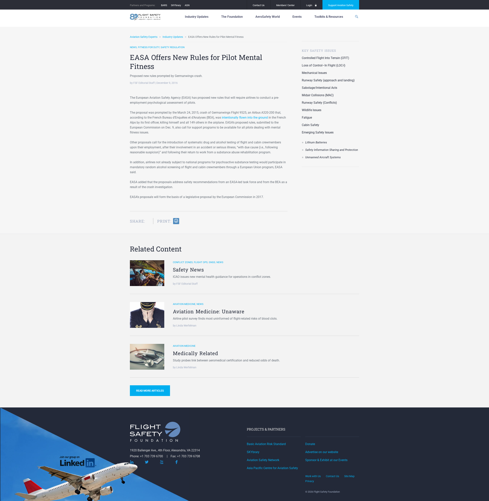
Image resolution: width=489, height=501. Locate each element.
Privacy (309, 481)
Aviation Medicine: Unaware (208, 311)
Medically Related (195, 353)
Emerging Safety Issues (318, 132)
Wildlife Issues (311, 110)
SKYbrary (176, 5)
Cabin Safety (310, 125)
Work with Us (313, 476)
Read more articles (150, 390)
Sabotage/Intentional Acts (319, 88)
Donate (310, 444)
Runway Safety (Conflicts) (319, 102)
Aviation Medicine (184, 304)
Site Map (349, 476)
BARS (164, 5)
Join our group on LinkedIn (78, 463)
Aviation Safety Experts (143, 36)
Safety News (188, 269)
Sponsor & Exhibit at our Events (326, 460)
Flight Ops (201, 262)
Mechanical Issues (314, 73)
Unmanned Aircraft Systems (323, 157)
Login (309, 5)
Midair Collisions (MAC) (318, 95)
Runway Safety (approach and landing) (328, 80)
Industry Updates (173, 36)
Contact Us (259, 5)
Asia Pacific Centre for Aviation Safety (272, 468)
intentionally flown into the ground (245, 117)
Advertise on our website (321, 452)
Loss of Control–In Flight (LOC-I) (323, 65)
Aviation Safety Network (263, 460)
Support (340, 5)
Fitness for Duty (148, 47)
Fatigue (307, 117)
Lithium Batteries (316, 142)
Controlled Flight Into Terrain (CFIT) (325, 58)
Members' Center (285, 5)
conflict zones (183, 262)
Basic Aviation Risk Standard (266, 444)
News (133, 47)
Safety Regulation (173, 47)
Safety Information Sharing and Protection (331, 150)
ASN (187, 5)
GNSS (212, 262)
